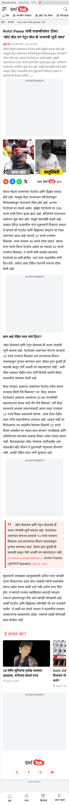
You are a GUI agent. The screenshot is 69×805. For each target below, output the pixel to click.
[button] (26, 653)
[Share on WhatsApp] (19, 181)
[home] (34, 762)
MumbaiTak (9, 2)
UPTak (35, 2)
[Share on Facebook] (12, 181)
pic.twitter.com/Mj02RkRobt (23, 558)
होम (3, 22)
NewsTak (23, 2)
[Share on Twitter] (26, 181)
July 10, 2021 (40, 563)
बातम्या (11, 22)
